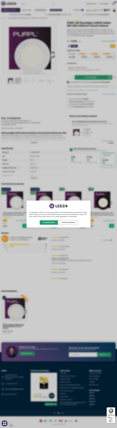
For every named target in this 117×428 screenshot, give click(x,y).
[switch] (111, 421)
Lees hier (63, 216)
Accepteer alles (48, 222)
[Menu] (114, 408)
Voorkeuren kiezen (68, 222)
